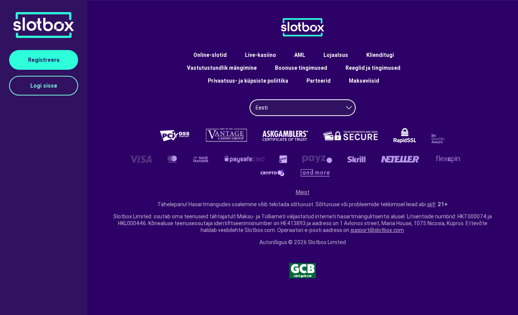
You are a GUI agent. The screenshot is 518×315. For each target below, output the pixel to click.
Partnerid (318, 80)
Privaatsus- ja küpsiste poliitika (248, 80)
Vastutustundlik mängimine (222, 67)
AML (299, 55)
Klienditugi (380, 55)
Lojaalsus (335, 55)
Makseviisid (364, 80)
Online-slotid (210, 55)
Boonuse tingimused (301, 67)
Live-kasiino (260, 55)
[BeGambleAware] (439, 138)
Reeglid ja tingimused (372, 67)
